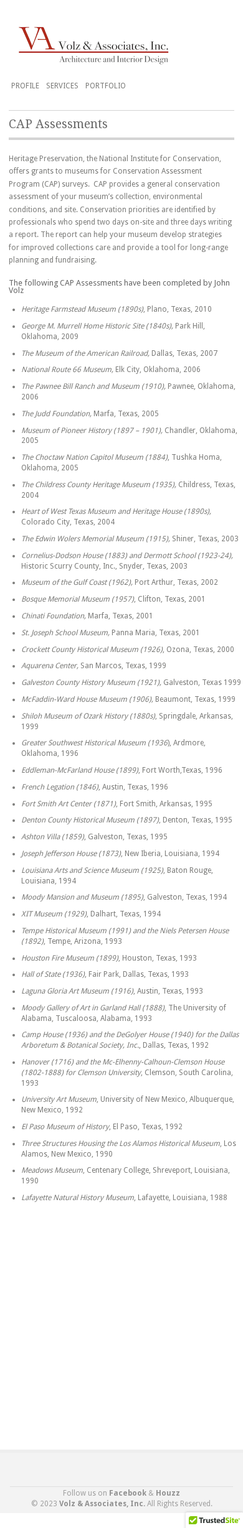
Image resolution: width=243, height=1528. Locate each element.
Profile (25, 86)
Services (62, 86)
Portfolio (105, 86)
